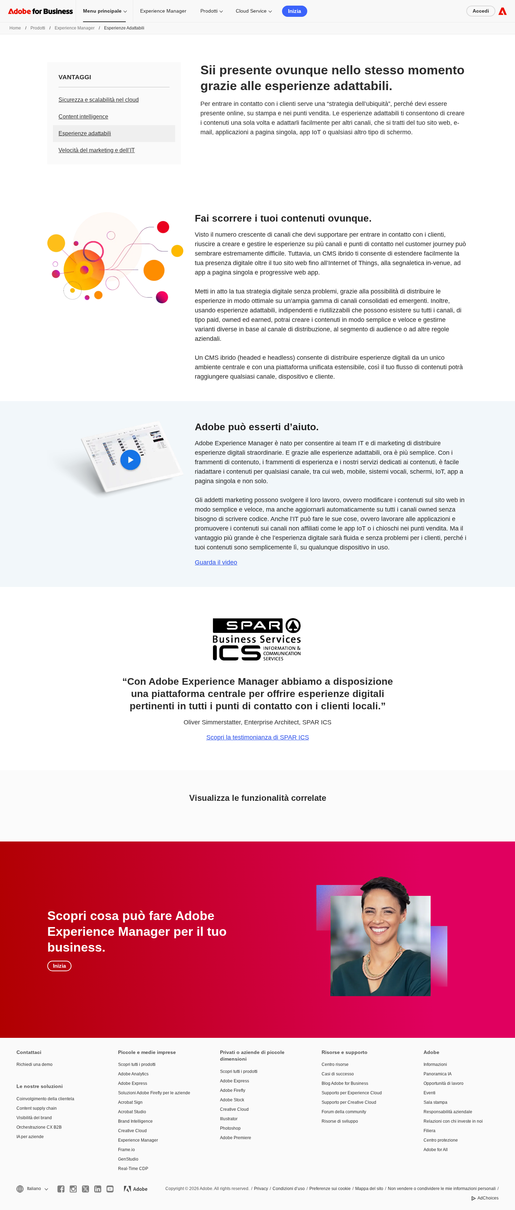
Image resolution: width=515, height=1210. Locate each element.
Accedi (481, 11)
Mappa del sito (369, 1188)
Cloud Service (251, 11)
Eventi (429, 1092)
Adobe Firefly (232, 1090)
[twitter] (85, 1188)
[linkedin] (97, 1188)
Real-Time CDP (133, 1168)
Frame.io (126, 1149)
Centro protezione (441, 1140)
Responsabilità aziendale (448, 1111)
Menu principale (102, 11)
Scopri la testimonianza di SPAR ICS (257, 737)
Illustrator (229, 1118)
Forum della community (344, 1111)
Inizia (294, 11)
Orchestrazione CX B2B (39, 1127)
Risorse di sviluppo (340, 1121)
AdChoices (488, 1198)
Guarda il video (216, 562)
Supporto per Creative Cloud (349, 1102)
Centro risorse (335, 1064)
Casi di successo (338, 1074)
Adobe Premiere (235, 1137)
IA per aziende (30, 1136)
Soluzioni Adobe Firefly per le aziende (154, 1092)
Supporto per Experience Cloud (352, 1092)
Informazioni (435, 1064)
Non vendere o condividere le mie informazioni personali (442, 1188)
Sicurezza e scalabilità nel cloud (99, 100)
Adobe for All (436, 1149)
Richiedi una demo (34, 1064)
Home (15, 28)
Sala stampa (435, 1102)
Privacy (261, 1188)
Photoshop (230, 1128)
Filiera (429, 1130)
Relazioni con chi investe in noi (453, 1121)
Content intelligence (83, 117)
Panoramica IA (438, 1074)
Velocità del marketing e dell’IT (97, 150)
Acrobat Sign (130, 1102)
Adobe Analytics (133, 1074)
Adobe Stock (232, 1099)
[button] (31, 1189)
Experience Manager (163, 11)
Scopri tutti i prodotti (137, 1064)
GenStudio (128, 1159)
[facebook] (60, 1188)
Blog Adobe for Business (345, 1083)
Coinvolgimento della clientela (45, 1098)
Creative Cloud (132, 1130)
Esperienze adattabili (85, 133)
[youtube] (110, 1188)
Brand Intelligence (135, 1121)
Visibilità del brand (34, 1117)
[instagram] (73, 1188)
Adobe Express (132, 1083)
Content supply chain (36, 1108)
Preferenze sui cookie (330, 1188)
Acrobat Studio (132, 1111)
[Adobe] (502, 11)
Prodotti (209, 11)
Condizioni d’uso (289, 1188)
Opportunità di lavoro (444, 1083)
